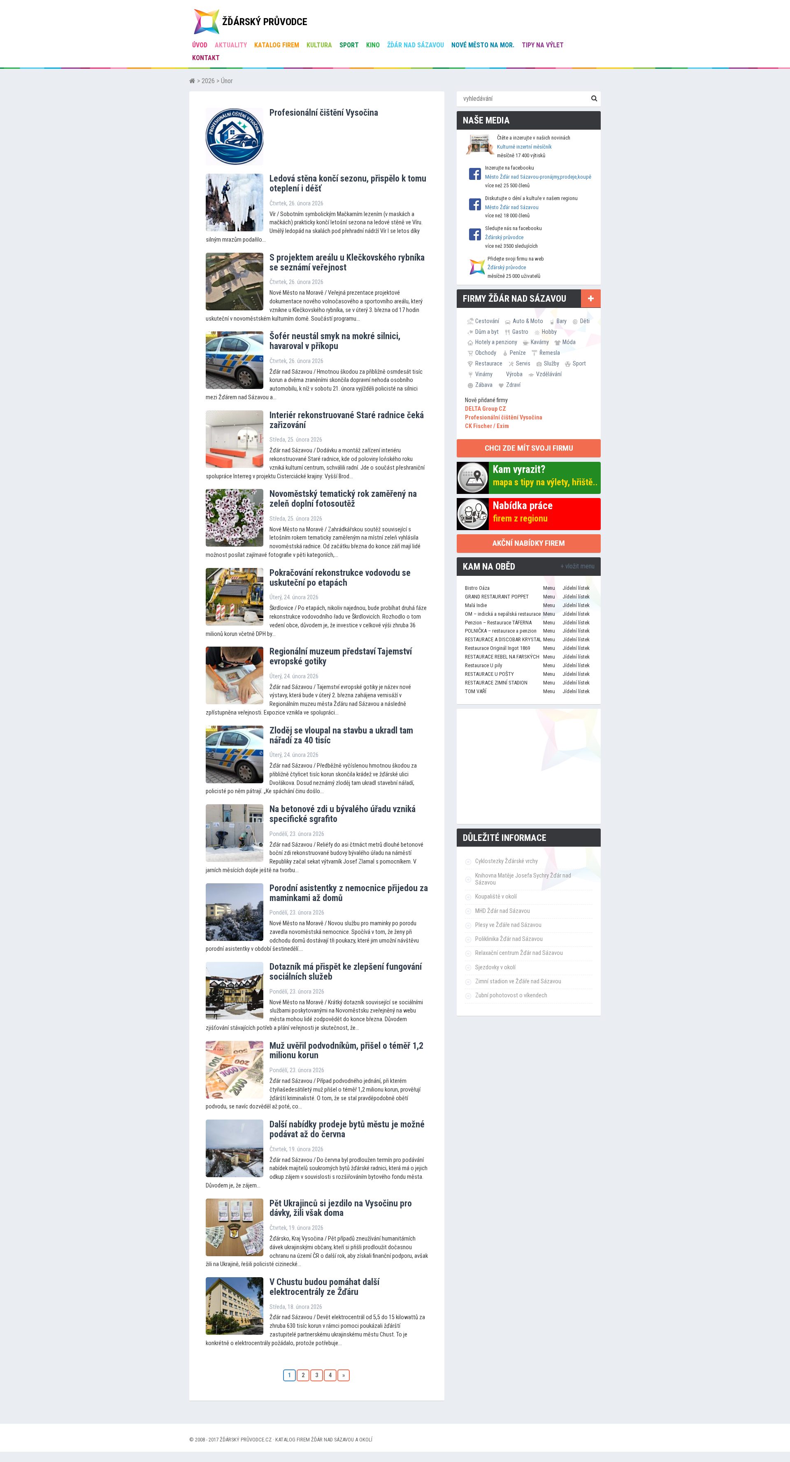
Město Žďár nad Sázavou (512, 207)
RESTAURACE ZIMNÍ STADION (496, 683)
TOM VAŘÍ (475, 691)
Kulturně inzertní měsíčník (524, 147)
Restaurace (488, 363)
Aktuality (231, 45)
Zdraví (513, 385)
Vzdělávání (549, 374)
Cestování (487, 321)
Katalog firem (276, 45)
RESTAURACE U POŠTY (489, 674)
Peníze (518, 352)
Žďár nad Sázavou (415, 45)
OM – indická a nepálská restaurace (503, 614)
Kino (373, 45)
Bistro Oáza (477, 588)
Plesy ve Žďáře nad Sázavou (508, 925)
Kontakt (206, 58)
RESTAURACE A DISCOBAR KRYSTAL (503, 639)
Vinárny (484, 374)
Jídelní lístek (576, 588)
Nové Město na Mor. (482, 45)
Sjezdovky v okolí (495, 967)
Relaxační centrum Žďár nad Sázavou (519, 953)
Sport (349, 45)
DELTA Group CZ (485, 408)
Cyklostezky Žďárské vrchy (506, 861)
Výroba (514, 374)
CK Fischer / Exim (487, 426)
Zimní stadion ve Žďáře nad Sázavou (518, 981)
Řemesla (549, 352)
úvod (199, 45)
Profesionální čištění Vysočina (503, 417)
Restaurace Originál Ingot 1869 (497, 648)
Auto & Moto (528, 321)
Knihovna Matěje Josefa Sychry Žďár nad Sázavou (523, 879)
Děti (585, 321)
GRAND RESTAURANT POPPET (497, 597)
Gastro (520, 331)
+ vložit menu (577, 566)
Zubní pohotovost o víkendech (511, 995)
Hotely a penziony (496, 342)
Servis (523, 363)
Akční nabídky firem (529, 543)
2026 (208, 81)
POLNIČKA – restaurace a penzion (501, 631)
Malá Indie (476, 605)
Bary (562, 321)
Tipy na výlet (543, 45)
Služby (551, 363)
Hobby (549, 331)
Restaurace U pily (483, 665)
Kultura (319, 45)
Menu (549, 588)
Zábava (484, 385)
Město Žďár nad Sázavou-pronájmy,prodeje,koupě (538, 177)
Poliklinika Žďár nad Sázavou (509, 939)
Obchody (485, 352)
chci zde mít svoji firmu (529, 448)
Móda (569, 342)
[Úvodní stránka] (192, 81)
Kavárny (540, 342)
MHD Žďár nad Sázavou (502, 911)
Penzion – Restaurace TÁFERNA (498, 622)
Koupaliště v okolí (496, 896)
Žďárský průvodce (504, 237)
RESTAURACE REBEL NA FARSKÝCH (502, 657)
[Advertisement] (529, 766)
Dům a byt (487, 331)
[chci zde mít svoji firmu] (591, 298)
